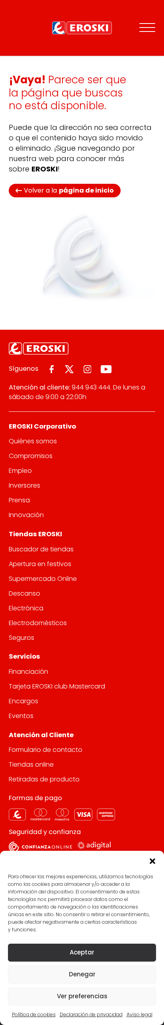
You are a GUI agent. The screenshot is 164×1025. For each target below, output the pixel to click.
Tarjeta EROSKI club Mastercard (57, 686)
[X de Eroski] (69, 369)
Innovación (26, 514)
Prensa (19, 500)
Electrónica (26, 608)
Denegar (82, 974)
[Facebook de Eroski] (51, 369)
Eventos (21, 715)
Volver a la (69, 190)
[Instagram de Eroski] (88, 369)
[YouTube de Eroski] (106, 369)
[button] (152, 861)
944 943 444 (91, 387)
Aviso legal (139, 1014)
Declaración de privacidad (91, 1014)
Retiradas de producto (44, 779)
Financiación (28, 671)
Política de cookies (34, 1014)
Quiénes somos (33, 441)
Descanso (24, 593)
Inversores (24, 485)
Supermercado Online (43, 578)
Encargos (23, 701)
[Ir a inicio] (82, 28)
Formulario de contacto (45, 749)
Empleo (20, 470)
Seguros (21, 637)
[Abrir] (147, 28)
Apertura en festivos (40, 564)
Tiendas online (31, 764)
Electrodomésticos (38, 623)
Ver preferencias (82, 996)
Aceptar (82, 952)
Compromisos (31, 455)
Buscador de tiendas (41, 549)
